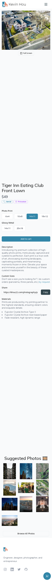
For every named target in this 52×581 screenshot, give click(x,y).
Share (4, 287)
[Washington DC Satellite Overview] (42, 471)
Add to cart (26, 238)
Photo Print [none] (7, 210)
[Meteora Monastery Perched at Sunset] (9, 488)
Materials (6, 299)
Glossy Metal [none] (8, 222)
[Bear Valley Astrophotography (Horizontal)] (9, 504)
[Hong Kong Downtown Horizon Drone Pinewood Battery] (9, 520)
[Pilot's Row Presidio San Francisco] (42, 488)
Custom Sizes (8, 276)
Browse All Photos (26, 533)
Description (7, 246)
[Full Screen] (46, 14)
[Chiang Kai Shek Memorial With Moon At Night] (42, 504)
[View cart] (47, 576)
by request (44, 282)
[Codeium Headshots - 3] (26, 488)
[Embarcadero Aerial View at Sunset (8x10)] (26, 504)
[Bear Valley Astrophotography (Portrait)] (26, 471)
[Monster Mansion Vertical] (9, 471)
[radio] (7, 216)
